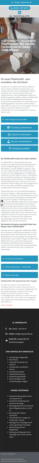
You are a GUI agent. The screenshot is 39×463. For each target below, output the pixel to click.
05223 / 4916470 (6, 305)
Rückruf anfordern (21, 134)
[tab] (19, 120)
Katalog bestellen (21, 148)
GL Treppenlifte (19, 16)
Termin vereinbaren (21, 141)
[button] (19, 12)
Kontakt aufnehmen (21, 127)
